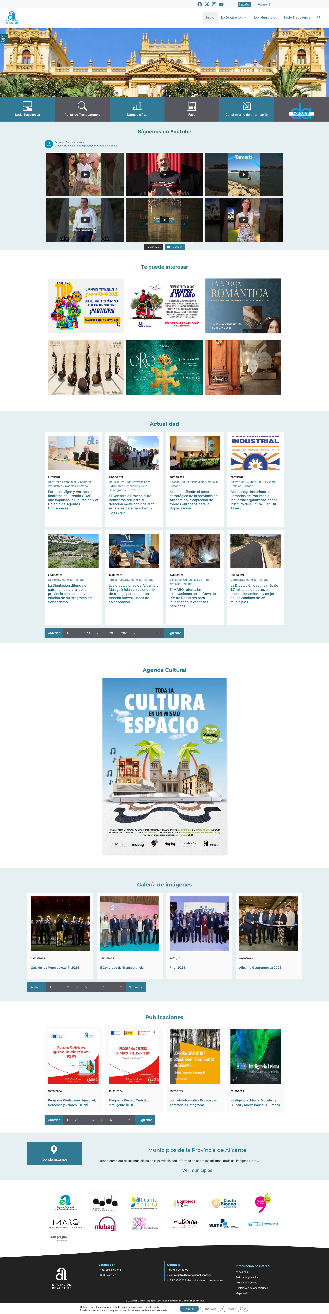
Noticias (70, 486)
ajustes (164, 1310)
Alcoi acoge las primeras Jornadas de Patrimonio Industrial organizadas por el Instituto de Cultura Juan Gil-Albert (253, 500)
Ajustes (232, 1308)
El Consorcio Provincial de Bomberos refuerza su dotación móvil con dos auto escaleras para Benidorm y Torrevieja (132, 504)
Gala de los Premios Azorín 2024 (55, 967)
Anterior (54, 633)
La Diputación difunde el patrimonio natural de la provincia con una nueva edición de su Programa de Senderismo (70, 593)
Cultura (251, 481)
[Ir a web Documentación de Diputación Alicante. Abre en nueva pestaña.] (137, 109)
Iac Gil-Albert (266, 481)
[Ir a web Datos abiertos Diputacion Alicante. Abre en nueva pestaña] (301, 109)
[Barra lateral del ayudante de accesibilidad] (4, 38)
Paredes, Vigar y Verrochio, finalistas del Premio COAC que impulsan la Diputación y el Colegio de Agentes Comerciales (73, 500)
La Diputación (232, 17)
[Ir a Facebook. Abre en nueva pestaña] (200, 4)
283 (136, 633)
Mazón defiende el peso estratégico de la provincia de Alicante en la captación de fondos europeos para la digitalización (194, 500)
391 (158, 633)
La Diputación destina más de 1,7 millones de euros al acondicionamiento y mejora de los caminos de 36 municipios (254, 593)
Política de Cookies (246, 1282)
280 (99, 633)
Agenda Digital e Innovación (188, 481)
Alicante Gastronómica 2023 (260, 967)
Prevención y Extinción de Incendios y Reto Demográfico (129, 486)
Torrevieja (133, 490)
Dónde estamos (55, 1159)
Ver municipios (197, 1170)
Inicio (210, 17)
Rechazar (210, 1308)
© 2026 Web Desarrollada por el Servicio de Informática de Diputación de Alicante (164, 1300)
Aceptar (189, 1308)
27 (130, 1120)
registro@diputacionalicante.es (192, 1274)
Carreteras (237, 579)
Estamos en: (107, 1264)
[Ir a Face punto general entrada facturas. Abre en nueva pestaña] (191, 109)
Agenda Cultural (164, 670)
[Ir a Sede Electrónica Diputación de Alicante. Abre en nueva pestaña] (27, 109)
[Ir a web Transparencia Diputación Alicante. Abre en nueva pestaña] (82, 109)
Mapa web (242, 1293)
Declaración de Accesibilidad (252, 1287)
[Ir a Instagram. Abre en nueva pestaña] (214, 4)
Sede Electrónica (297, 17)
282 (124, 633)
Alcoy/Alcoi (237, 481)
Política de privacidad (248, 1277)
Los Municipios (265, 17)
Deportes (54, 579)
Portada (82, 486)
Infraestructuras (119, 579)
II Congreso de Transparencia (122, 967)
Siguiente (174, 633)
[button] (319, 17)
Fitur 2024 (177, 967)
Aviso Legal (242, 1271)
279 (87, 633)
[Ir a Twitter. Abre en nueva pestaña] (207, 4)
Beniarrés (176, 579)
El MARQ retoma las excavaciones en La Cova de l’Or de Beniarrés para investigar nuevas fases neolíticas (193, 598)
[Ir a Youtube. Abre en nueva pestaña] (221, 4)
